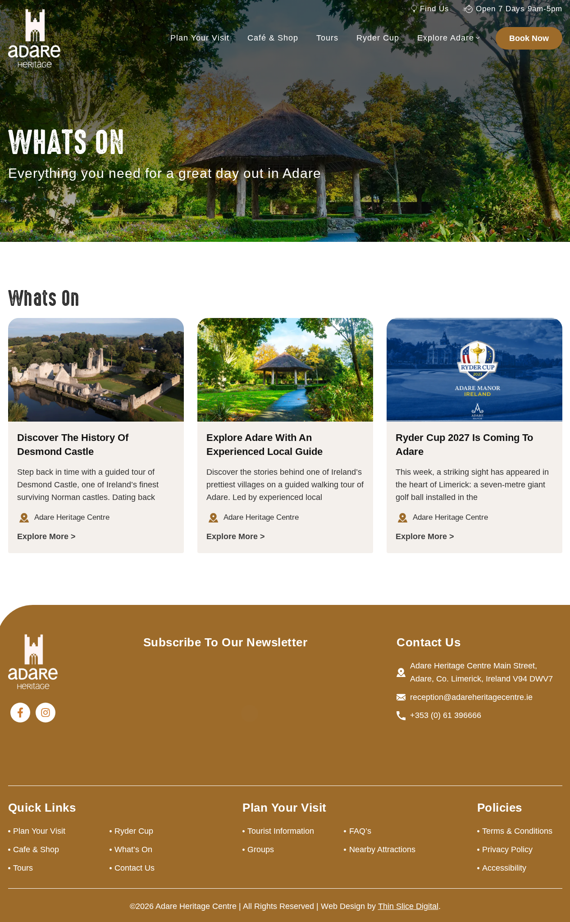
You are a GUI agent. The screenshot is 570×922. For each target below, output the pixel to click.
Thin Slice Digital (408, 906)
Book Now (529, 38)
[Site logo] (34, 37)
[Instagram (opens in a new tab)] (45, 712)
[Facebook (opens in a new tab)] (20, 712)
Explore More (42, 536)
